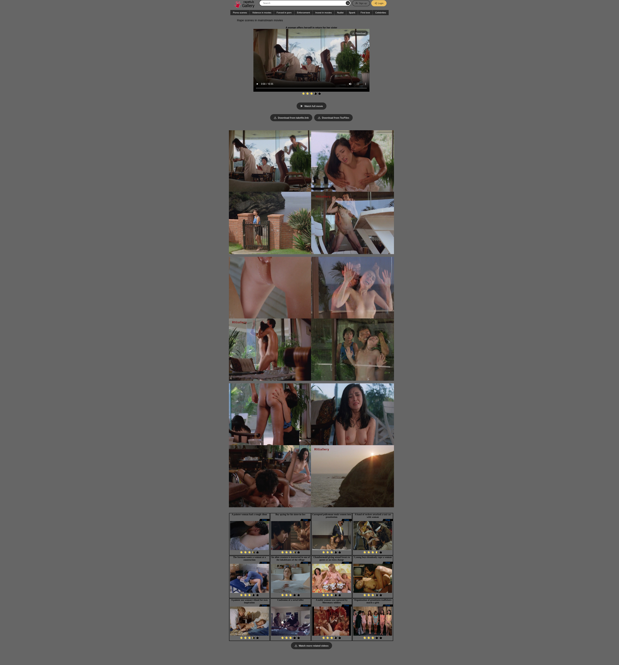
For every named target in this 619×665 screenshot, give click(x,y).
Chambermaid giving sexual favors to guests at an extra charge (331, 558)
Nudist (340, 12)
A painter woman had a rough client (249, 514)
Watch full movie (313, 106)
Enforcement (303, 12)
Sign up (363, 3)
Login (380, 3)
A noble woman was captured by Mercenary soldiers (332, 601)
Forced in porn (284, 12)
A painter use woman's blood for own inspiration (249, 601)
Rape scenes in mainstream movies (260, 20)
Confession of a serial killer (290, 600)
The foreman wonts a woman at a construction (249, 558)
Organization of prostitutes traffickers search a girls (372, 601)
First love (365, 12)
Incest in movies (323, 12)
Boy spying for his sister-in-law (290, 514)
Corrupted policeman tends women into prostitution (331, 515)
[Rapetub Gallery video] (246, 6)
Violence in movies (261, 12)
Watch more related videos (314, 645)
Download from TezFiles (335, 117)
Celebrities (380, 12)
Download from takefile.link (293, 117)
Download (361, 33)
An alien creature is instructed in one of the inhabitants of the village (290, 558)
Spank (352, 12)
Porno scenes (240, 12)
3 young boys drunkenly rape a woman (373, 557)
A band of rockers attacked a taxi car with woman (373, 515)
